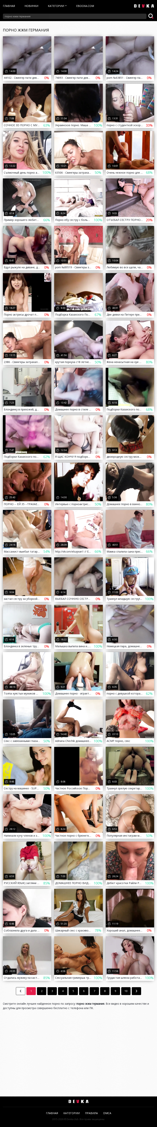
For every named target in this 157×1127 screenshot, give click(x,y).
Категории (56, 6)
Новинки (31, 6)
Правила (91, 1113)
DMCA (107, 1113)
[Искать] (151, 16)
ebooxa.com (85, 6)
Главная (9, 6)
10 (126, 991)
